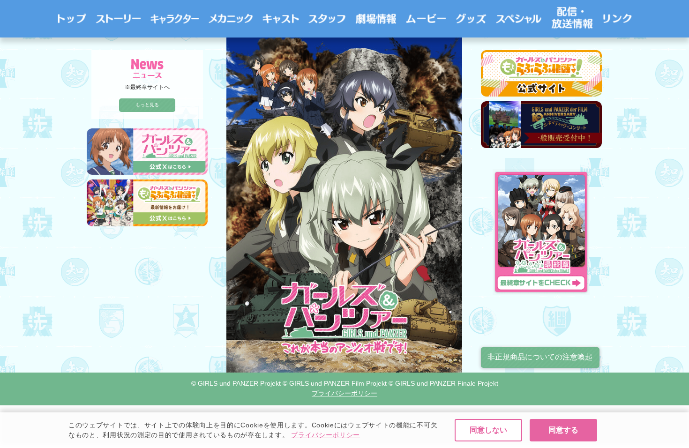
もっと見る (147, 104)
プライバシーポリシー (325, 435)
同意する (563, 430)
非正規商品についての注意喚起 (539, 357)
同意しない (488, 430)
